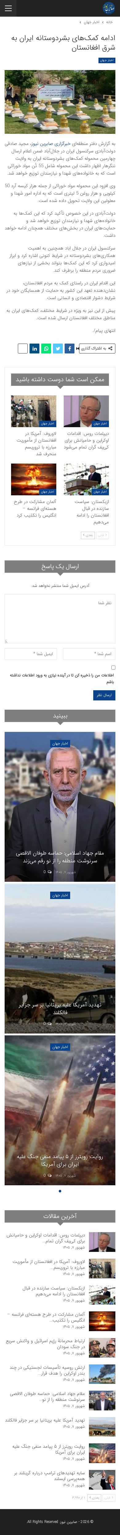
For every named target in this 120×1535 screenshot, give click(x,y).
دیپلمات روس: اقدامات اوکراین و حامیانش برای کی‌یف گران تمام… (45, 1238)
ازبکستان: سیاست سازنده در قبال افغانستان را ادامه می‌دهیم (53, 1291)
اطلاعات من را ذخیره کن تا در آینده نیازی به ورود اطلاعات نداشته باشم (62, 678)
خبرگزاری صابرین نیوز (50, 143)
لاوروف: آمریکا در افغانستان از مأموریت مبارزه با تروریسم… (49, 1264)
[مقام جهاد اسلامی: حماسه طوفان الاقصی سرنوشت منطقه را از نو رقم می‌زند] (102, 1400)
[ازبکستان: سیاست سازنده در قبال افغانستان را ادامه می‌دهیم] (86, 479)
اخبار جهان (107, 60)
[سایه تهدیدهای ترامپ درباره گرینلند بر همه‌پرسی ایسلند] (102, 1480)
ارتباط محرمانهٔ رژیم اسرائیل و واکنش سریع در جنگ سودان (45, 1344)
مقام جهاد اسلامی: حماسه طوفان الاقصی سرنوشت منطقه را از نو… (47, 1396)
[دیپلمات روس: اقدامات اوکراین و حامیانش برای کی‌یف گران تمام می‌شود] (86, 411)
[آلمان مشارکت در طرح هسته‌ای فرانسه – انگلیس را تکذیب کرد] (33, 479)
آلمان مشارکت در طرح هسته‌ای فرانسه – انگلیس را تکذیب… (46, 1317)
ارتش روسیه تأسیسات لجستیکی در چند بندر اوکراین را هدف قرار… (47, 1370)
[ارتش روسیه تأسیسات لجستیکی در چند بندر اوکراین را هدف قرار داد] (102, 1374)
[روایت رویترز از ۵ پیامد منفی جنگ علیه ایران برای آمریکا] (102, 1453)
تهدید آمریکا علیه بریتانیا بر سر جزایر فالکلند (45, 1420)
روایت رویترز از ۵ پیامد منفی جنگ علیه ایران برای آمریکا (48, 1449)
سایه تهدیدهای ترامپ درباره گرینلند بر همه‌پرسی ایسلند (49, 1476)
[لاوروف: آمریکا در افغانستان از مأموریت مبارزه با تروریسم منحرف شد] (33, 411)
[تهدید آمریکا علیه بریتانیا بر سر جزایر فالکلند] (102, 1427)
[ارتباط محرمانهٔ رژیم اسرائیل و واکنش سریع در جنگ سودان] (102, 1348)
